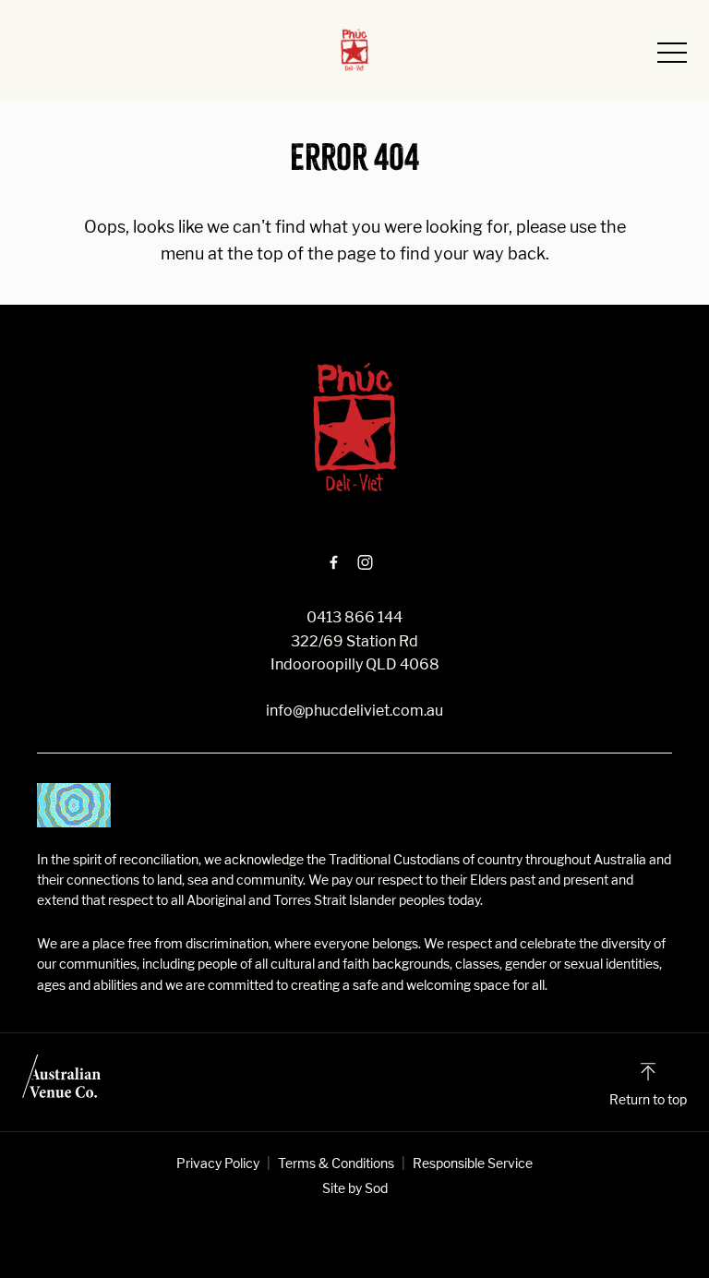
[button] (672, 57)
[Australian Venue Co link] (61, 1082)
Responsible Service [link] (473, 1163)
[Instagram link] (365, 562)
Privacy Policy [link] (217, 1163)
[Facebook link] (333, 562)
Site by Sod (355, 1188)
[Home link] (354, 50)
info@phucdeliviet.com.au (354, 710)
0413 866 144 (354, 617)
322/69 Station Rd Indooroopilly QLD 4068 (354, 653)
